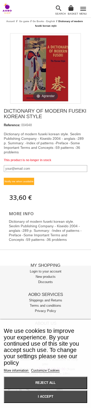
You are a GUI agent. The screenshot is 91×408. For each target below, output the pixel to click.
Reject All (45, 383)
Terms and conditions (45, 305)
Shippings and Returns (45, 300)
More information (16, 370)
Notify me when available (19, 181)
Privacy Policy (45, 311)
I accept (45, 396)
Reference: (12, 125)
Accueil (10, 21)
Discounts (45, 282)
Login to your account (45, 271)
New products (46, 277)
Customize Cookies (45, 370)
